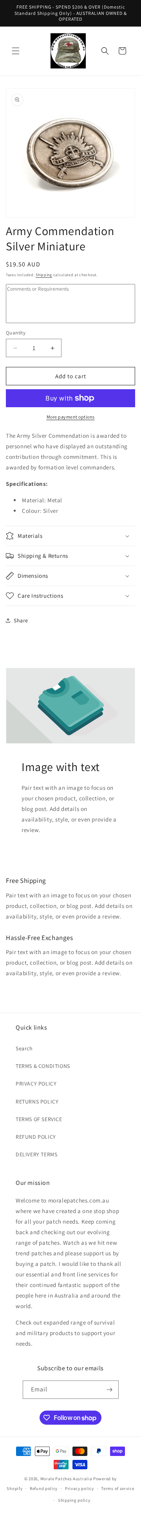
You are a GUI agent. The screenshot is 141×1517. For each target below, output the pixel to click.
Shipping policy (74, 1500)
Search (24, 1048)
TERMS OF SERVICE (39, 1119)
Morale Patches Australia (66, 1478)
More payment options (71, 417)
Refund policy (44, 1488)
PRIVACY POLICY (36, 1083)
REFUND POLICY (36, 1136)
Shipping (44, 274)
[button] (15, 50)
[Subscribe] (109, 1389)
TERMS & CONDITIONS (43, 1065)
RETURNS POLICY (37, 1101)
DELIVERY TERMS (36, 1154)
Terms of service (117, 1488)
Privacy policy (79, 1488)
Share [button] (21, 620)
